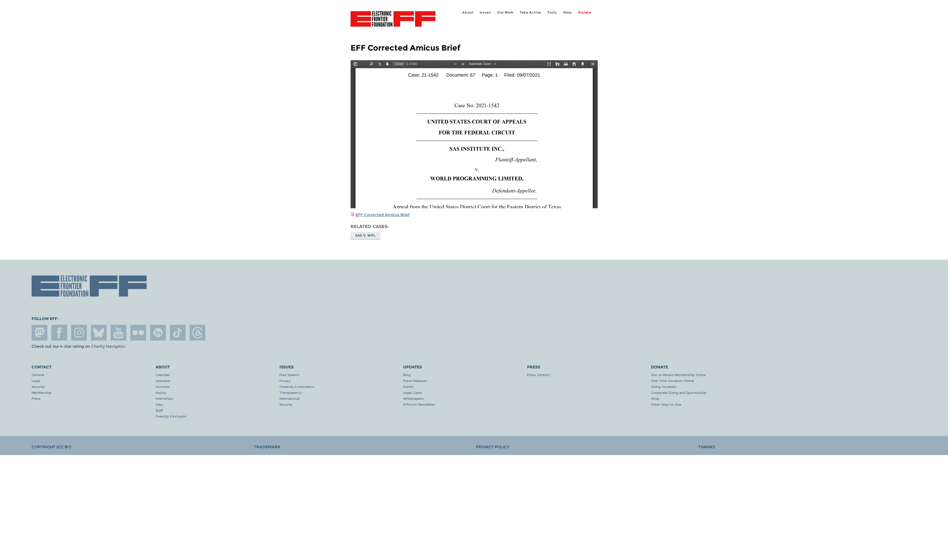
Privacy (285, 380)
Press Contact (538, 375)
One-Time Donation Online (672, 380)
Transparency (290, 392)
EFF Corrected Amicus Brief (383, 214)
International (289, 398)
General (38, 375)
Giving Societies (663, 386)
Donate (584, 12)
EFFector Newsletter (419, 404)
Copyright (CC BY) (51, 447)
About (467, 12)
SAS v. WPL (365, 235)
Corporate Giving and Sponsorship (679, 392)
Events (408, 386)
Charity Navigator (108, 346)
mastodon (39, 333)
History (161, 392)
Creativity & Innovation (296, 386)
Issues (485, 12)
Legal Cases (412, 392)
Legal (36, 380)
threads (197, 333)
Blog (407, 375)
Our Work (505, 12)
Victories (163, 386)
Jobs (159, 404)
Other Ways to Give (666, 404)
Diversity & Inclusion (171, 416)
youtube (118, 333)
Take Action (530, 12)
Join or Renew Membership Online (678, 375)
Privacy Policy (493, 447)
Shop (567, 12)
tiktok (178, 333)
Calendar (163, 375)
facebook (59, 333)
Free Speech (289, 375)
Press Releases (415, 380)
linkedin (158, 333)
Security (38, 386)
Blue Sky (99, 333)
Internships (164, 398)
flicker (138, 333)
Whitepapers (413, 398)
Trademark (267, 447)
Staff (159, 410)
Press (36, 398)
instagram (79, 333)
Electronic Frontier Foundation (393, 21)
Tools (552, 12)
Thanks (706, 447)
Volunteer (163, 380)
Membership (42, 392)
